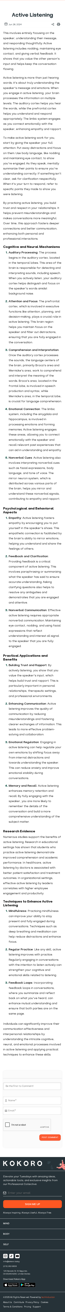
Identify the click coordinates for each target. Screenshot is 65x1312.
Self (6, 1244)
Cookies (44, 1302)
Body (6, 1234)
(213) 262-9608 (10, 1266)
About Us (7, 1302)
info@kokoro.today (11, 1262)
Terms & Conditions (13, 1307)
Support (37, 1307)
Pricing (27, 1307)
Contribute (19, 1302)
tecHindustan (48, 1297)
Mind (6, 1223)
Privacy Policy (32, 1302)
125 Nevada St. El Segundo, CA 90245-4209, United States (16, 1272)
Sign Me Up (32, 1204)
